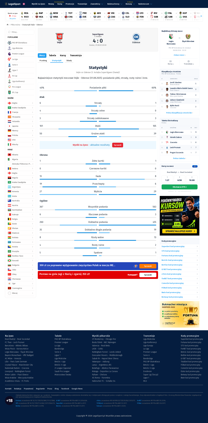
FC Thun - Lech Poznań (14, 342)
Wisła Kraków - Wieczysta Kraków (19, 378)
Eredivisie (147, 371)
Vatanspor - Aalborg (100, 362)
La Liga (57, 346)
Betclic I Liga (60, 362)
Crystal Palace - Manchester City (19, 365)
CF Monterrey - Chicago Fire (104, 339)
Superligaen (97, 34)
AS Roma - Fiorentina (101, 378)
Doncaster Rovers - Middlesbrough (107, 355)
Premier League (61, 342)
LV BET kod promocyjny (191, 358)
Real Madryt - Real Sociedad (17, 339)
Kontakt (8, 389)
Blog (57, 389)
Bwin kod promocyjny (190, 378)
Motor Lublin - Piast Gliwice (16, 375)
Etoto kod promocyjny (190, 371)
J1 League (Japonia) (63, 368)
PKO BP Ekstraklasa (63, 339)
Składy (69, 60)
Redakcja (17, 389)
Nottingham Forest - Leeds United (106, 352)
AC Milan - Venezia (13, 358)
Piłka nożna (15, 25)
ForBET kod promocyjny (191, 349)
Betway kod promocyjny (191, 375)
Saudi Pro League (62, 371)
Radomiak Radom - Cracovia (17, 368)
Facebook (65, 389)
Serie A (58, 352)
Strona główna (7, 25)
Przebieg (43, 60)
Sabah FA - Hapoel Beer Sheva (105, 358)
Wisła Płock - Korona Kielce (16, 349)
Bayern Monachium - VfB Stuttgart (19, 355)
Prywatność (28, 389)
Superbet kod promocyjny (192, 339)
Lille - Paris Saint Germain (16, 362)
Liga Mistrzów (60, 358)
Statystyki (56, 60)
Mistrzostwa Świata (63, 375)
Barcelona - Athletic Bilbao (16, 346)
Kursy (63, 55)
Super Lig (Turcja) (150, 375)
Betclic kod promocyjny (191, 352)
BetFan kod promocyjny (191, 355)
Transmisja (76, 55)
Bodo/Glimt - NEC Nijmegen (104, 342)
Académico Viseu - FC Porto (17, 381)
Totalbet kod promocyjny (191, 362)
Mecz (42, 55)
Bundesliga (59, 349)
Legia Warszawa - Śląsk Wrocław (19, 352)
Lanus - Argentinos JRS (101, 365)
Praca (49, 389)
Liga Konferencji (150, 342)
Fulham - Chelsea (99, 375)
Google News (77, 389)
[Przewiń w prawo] (200, 16)
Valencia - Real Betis (101, 346)
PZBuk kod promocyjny (190, 365)
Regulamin (40, 389)
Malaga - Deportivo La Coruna (105, 371)
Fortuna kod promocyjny (191, 342)
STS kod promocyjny (189, 346)
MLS (145, 381)
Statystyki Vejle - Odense (32, 25)
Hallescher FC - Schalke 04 (103, 381)
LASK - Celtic (97, 349)
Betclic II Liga (60, 365)
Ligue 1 (57, 355)
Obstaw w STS (179, 187)
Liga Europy (148, 346)
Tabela (52, 55)
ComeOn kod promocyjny (191, 368)
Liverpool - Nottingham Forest (17, 371)
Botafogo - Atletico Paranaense (105, 368)
